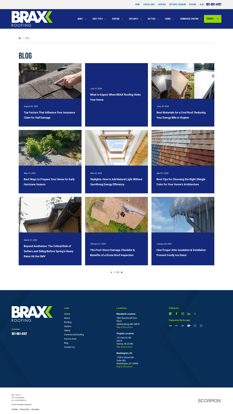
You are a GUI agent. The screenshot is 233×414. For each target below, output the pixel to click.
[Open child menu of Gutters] (158, 19)
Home (137, 4)
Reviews (192, 4)
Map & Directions (124, 327)
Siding (168, 18)
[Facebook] (176, 313)
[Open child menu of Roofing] (122, 19)
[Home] (32, 19)
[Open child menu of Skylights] (141, 19)
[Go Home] (20, 38)
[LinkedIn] (188, 313)
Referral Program (177, 4)
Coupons (162, 4)
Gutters (152, 18)
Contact (210, 19)
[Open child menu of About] (86, 19)
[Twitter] (195, 313)
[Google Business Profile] (170, 313)
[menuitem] (15, 409)
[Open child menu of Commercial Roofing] (201, 19)
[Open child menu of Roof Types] (105, 19)
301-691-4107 (213, 4)
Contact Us (69, 347)
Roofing (116, 18)
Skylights (133, 18)
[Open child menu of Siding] (173, 19)
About (80, 18)
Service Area (149, 4)
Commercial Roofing (189, 18)
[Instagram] (182, 313)
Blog (202, 4)
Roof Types (98, 18)
